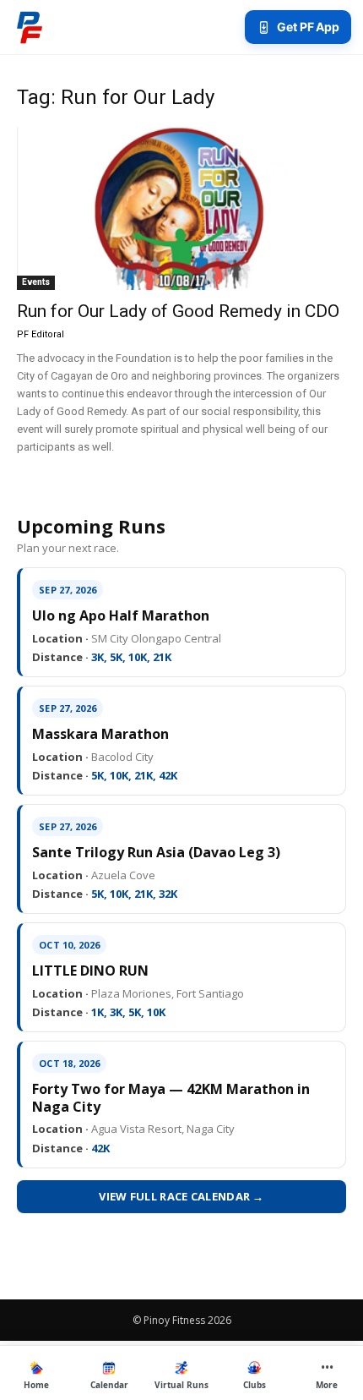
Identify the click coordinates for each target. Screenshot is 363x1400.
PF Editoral (40, 334)
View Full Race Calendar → (181, 1196)
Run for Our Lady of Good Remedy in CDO (178, 311)
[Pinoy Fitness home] (29, 27)
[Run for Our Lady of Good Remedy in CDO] (181, 208)
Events (36, 282)
